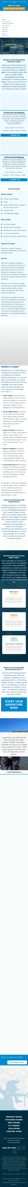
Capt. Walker (13, 1138)
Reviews (10, 1140)
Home (5, 1138)
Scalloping (14, 1128)
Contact (17, 1140)
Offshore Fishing (14, 1120)
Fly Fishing (14, 1126)
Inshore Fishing (14, 1117)
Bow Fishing (14, 1123)
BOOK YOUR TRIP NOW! (14, 9)
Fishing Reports (14, 1142)
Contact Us (15, 135)
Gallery (22, 1138)
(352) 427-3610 (14, 6)
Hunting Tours (14, 1131)
